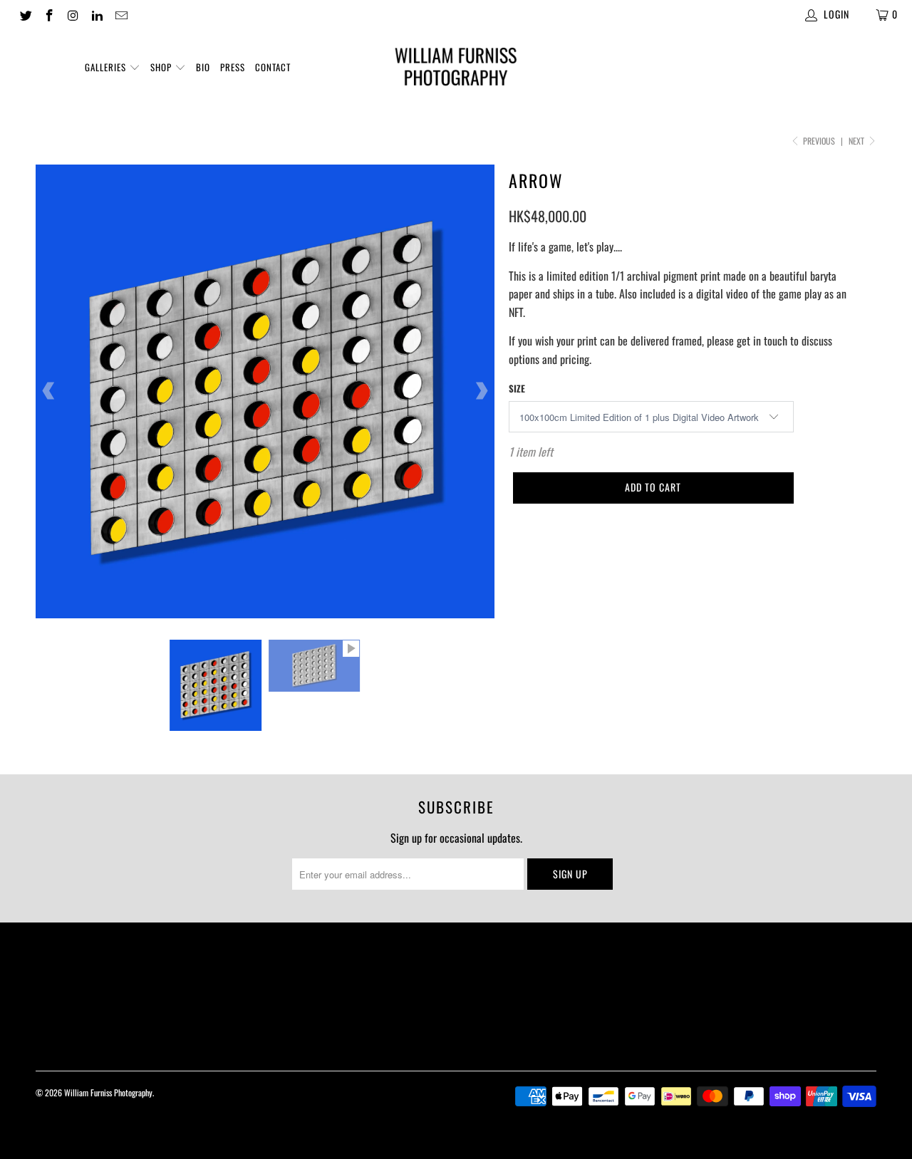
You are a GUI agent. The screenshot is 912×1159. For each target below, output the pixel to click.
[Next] (481, 392)
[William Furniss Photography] (456, 69)
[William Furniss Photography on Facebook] (49, 13)
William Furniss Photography (108, 1092)
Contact (273, 67)
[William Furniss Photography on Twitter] (25, 13)
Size (517, 388)
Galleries (107, 67)
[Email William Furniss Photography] (120, 13)
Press (232, 67)
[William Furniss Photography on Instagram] (73, 13)
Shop (162, 67)
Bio (203, 67)
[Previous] (49, 392)
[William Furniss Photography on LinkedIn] (97, 13)
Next (857, 141)
